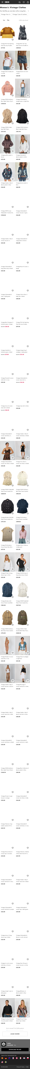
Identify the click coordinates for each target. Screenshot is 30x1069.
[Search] (20, 2)
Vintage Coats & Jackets (20, 14)
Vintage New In (5, 14)
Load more (15, 1034)
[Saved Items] (24, 2)
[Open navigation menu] (2, 2)
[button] (2, 1058)
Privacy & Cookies (20, 1066)
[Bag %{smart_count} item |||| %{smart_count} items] (28, 2)
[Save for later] (13, 40)
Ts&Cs (27, 1066)
